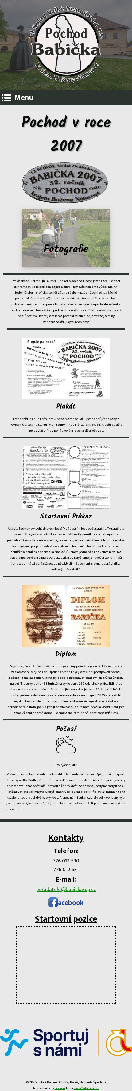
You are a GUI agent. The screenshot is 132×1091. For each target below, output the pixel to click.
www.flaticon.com (86, 1088)
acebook (71, 903)
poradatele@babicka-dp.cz (66, 889)
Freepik (60, 1088)
